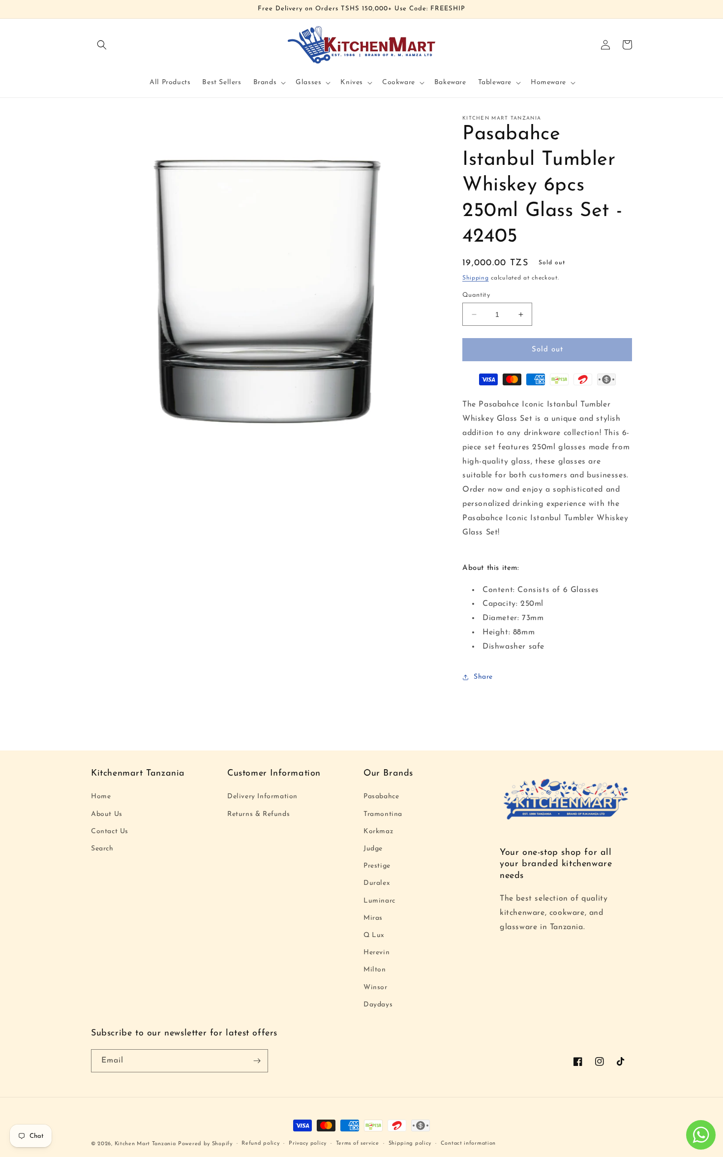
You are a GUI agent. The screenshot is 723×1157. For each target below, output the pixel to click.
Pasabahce (381, 796)
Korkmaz (378, 831)
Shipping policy (410, 1143)
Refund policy (260, 1143)
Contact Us (109, 831)
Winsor (375, 987)
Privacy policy (308, 1143)
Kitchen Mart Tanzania (145, 1144)
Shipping (475, 278)
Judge (373, 848)
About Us (106, 814)
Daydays (377, 1004)
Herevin (376, 952)
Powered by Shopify (205, 1144)
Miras (373, 918)
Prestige (377, 866)
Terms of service (357, 1143)
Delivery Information (262, 796)
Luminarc (379, 901)
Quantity (476, 295)
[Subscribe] (257, 1060)
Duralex (376, 883)
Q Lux (374, 935)
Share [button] (483, 677)
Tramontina (382, 814)
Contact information (468, 1143)
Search (102, 848)
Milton (374, 969)
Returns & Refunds (258, 814)
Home (101, 796)
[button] (102, 45)
